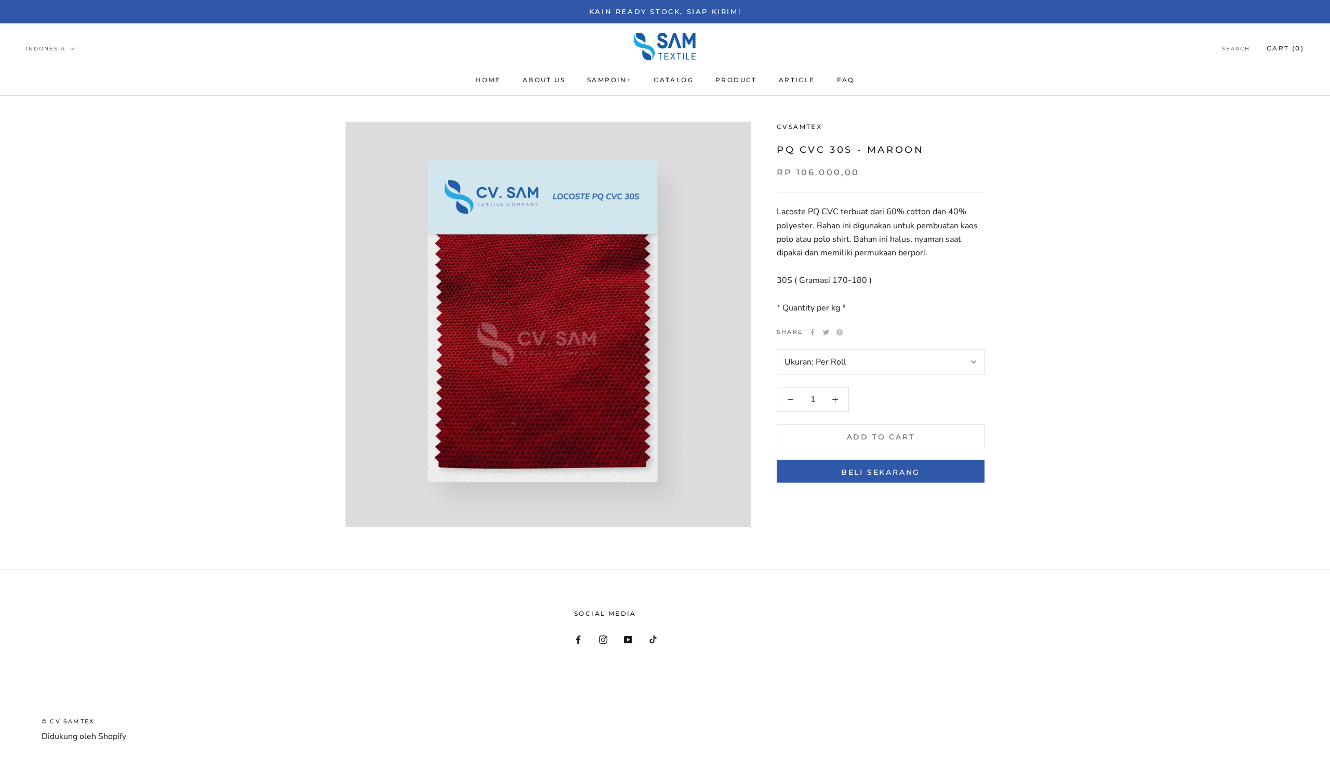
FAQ (846, 80)
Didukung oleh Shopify (84, 736)
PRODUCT (736, 80)
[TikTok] (653, 639)
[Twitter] (826, 332)
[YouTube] (628, 639)
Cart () (1285, 48)
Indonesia (45, 48)
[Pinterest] (839, 332)
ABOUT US (544, 80)
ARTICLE (797, 80)
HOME (488, 80)
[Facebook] (812, 332)
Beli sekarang (880, 472)
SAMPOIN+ (609, 80)
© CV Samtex (68, 721)
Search (1236, 48)
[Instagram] (603, 639)
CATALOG (674, 80)
